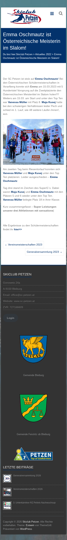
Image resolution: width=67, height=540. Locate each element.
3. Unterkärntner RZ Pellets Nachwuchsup (34, 502)
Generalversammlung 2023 (44, 251)
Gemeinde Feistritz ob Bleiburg (33, 434)
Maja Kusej (49, 102)
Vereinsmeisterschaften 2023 (23, 244)
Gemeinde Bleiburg (33, 375)
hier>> (18, 229)
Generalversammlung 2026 (27, 475)
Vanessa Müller (12, 173)
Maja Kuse (17, 191)
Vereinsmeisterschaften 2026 (28, 489)
